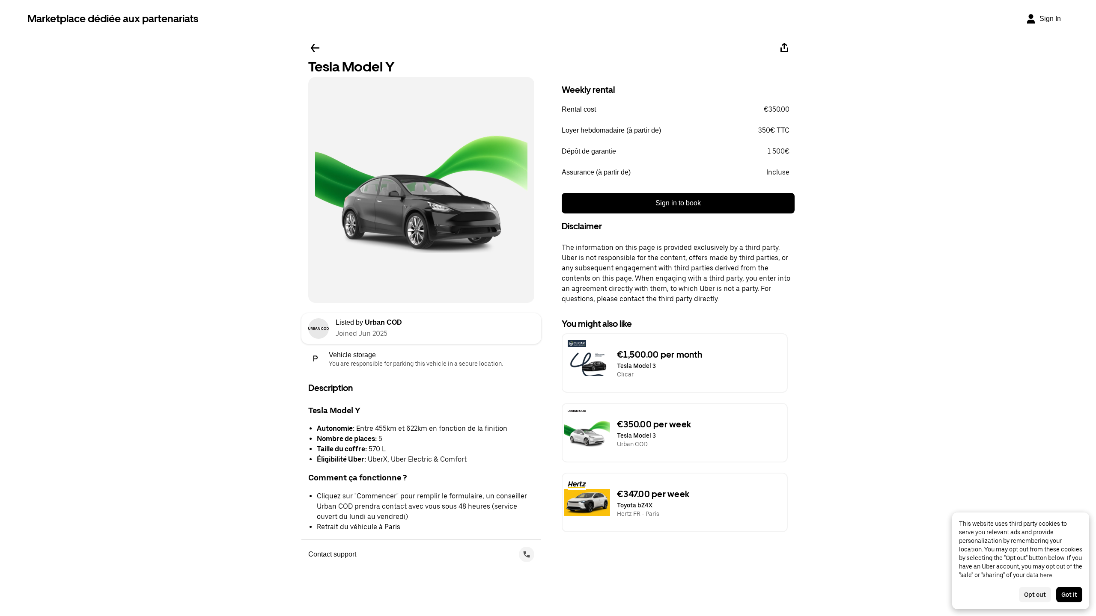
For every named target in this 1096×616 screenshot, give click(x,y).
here (1046, 575)
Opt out (1035, 594)
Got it (1069, 594)
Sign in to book (678, 203)
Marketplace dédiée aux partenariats (112, 18)
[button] (678, 109)
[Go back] (315, 48)
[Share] (784, 48)
